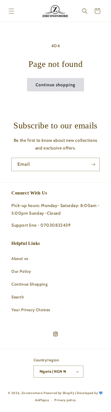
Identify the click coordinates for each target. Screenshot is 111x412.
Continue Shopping (29, 284)
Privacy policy (65, 400)
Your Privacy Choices (30, 309)
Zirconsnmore (32, 393)
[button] (11, 11)
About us (19, 258)
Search (17, 297)
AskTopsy (42, 400)
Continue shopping (55, 84)
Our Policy (21, 271)
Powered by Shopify (59, 393)
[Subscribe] (93, 164)
